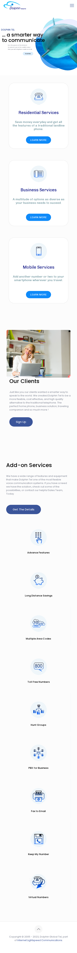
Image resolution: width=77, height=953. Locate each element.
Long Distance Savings (38, 595)
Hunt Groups (38, 725)
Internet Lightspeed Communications (39, 940)
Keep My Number (38, 854)
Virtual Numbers (38, 897)
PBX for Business (38, 768)
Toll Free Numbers (38, 682)
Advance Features (38, 552)
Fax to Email (38, 811)
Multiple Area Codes (38, 638)
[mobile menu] (72, 5)
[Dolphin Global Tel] (15, 5)
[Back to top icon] (38, 929)
